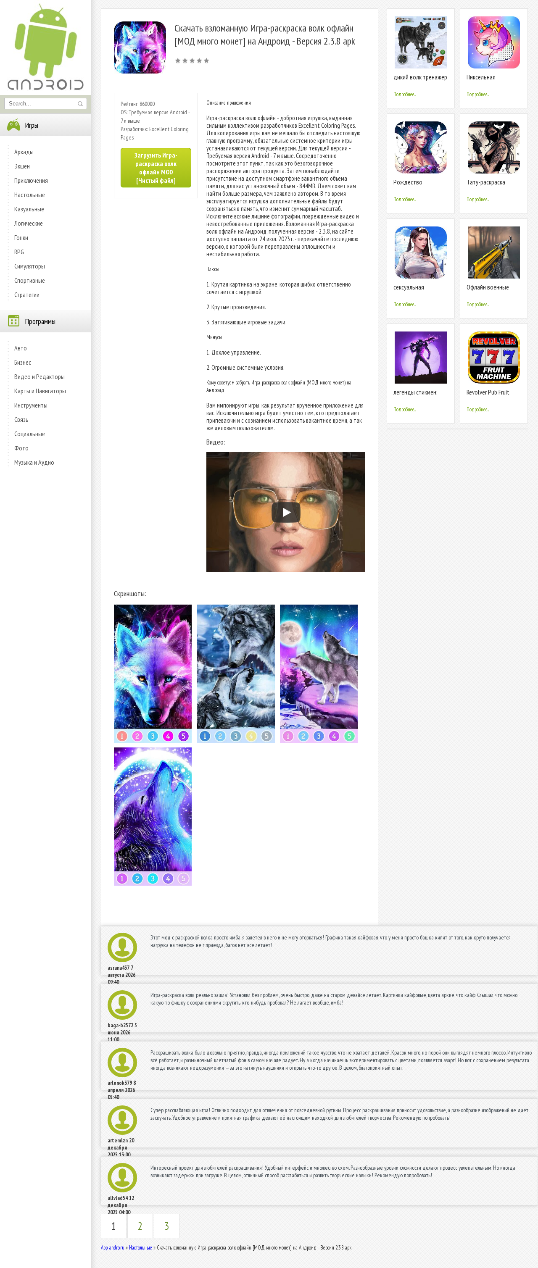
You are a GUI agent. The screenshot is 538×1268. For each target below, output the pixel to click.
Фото (21, 448)
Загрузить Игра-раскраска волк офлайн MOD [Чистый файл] (155, 167)
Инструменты (30, 405)
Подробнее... (404, 94)
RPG (19, 251)
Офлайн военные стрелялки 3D (488, 290)
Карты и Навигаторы (40, 391)
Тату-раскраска (486, 182)
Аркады (24, 151)
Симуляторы (29, 266)
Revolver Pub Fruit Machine (488, 395)
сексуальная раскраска (408, 290)
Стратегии (27, 294)
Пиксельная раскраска (481, 80)
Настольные (29, 194)
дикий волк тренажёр (420, 77)
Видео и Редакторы (39, 376)
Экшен (22, 166)
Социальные (29, 433)
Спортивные (29, 280)
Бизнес (22, 362)
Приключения (31, 180)
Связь (21, 419)
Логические (28, 223)
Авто (20, 348)
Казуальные (29, 209)
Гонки (21, 237)
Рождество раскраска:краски (414, 185)
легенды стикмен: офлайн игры (415, 395)
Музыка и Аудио (34, 462)
